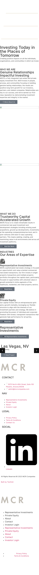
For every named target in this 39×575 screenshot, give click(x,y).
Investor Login (12, 524)
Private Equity (12, 515)
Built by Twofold (7, 482)
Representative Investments (19, 512)
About (8, 534)
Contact (9, 537)
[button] (36, 350)
